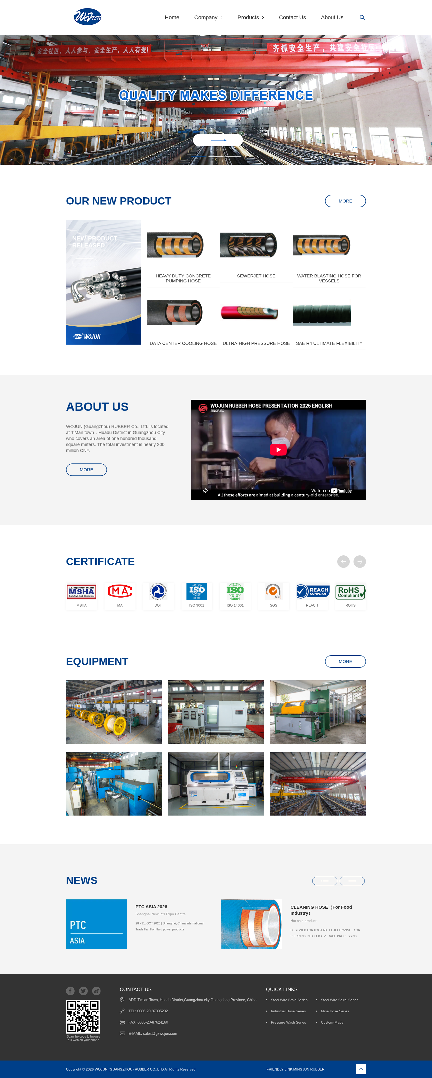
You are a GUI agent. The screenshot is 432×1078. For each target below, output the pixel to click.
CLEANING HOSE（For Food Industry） (321, 910)
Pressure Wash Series (288, 1022)
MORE (345, 201)
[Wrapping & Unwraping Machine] (216, 712)
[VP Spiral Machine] (114, 784)
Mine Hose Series (335, 1011)
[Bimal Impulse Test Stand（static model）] (216, 784)
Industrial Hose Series (288, 1011)
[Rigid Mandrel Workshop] (318, 784)
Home (172, 17)
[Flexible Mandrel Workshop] (114, 712)
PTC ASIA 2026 (151, 906)
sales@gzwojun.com (160, 1033)
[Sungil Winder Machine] (318, 712)
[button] (343, 561)
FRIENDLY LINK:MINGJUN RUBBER (260, 1069)
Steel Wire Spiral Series (339, 1000)
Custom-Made (332, 1022)
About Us (332, 17)
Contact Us (292, 17)
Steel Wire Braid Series (289, 1000)
